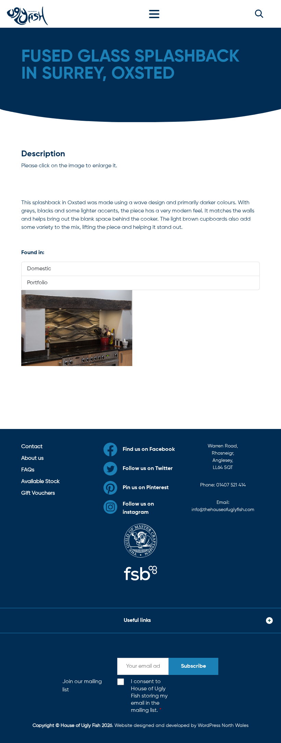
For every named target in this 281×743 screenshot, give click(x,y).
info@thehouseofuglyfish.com (223, 509)
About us (32, 458)
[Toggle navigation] (156, 13)
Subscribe (193, 666)
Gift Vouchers (38, 493)
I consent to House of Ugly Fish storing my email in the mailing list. (149, 696)
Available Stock (40, 481)
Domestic (39, 269)
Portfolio (37, 283)
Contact (31, 446)
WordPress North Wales (223, 725)
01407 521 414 (231, 485)
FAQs (27, 470)
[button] (259, 14)
